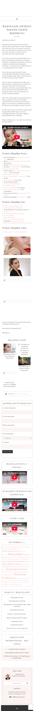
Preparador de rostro (19, 582)
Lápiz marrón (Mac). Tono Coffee (14, 219)
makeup (19, 549)
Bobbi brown (5, 547)
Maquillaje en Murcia (16, 569)
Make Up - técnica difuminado (16, 614)
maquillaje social (6, 580)
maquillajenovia (16, 571)
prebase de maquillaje (7, 582)
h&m (10, 547)
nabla (12, 580)
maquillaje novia (25, 571)
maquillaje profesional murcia (23, 578)
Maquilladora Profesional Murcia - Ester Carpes (17, 9)
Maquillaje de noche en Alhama (15, 557)
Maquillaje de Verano (17, 625)
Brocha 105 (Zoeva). (10, 185)
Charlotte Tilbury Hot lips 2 (17, 649)
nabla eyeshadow (18, 580)
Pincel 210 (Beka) (8, 215)
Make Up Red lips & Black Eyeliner (17, 618)
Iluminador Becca (9, 180)
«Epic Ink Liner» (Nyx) (16, 221)
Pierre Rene (26, 580)
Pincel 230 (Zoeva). (9, 217)
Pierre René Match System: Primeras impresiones (24, 368)
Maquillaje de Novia (11, 564)
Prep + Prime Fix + (22, 197)
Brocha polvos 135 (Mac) (11, 174)
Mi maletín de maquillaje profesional (24, 352)
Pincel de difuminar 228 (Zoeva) (13, 208)
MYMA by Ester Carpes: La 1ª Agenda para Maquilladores (9, 384)
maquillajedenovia (25, 564)
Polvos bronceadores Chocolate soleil (15, 176)
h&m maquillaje (23, 547)
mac (29, 547)
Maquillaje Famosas (7, 571)
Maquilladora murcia (10, 551)
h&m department (15, 547)
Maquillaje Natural (17, 621)
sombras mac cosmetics (8, 584)
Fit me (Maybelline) (15, 167)
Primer (26, 582)
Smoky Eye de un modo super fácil (17, 628)
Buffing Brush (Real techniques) (17, 165)
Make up (14, 549)
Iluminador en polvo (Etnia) (12, 189)
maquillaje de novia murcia (10, 566)
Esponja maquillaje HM (11, 168)
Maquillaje (15, 554)
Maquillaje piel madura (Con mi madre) (17, 652)
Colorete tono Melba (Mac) (12, 184)
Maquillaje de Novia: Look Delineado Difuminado (9, 356)
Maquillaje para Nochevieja (17, 601)
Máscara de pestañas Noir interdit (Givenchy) (17, 223)
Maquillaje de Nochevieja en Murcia (16, 561)
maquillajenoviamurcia (8, 574)
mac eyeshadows (6, 549)
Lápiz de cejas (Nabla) (10, 187)
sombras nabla (18, 584)
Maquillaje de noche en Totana (21, 559)
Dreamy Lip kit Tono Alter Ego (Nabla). (15, 232)
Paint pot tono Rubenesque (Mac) (14, 213)
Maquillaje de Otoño (17, 597)
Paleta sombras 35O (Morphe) (13, 206)
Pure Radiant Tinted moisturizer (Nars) (18, 161)
